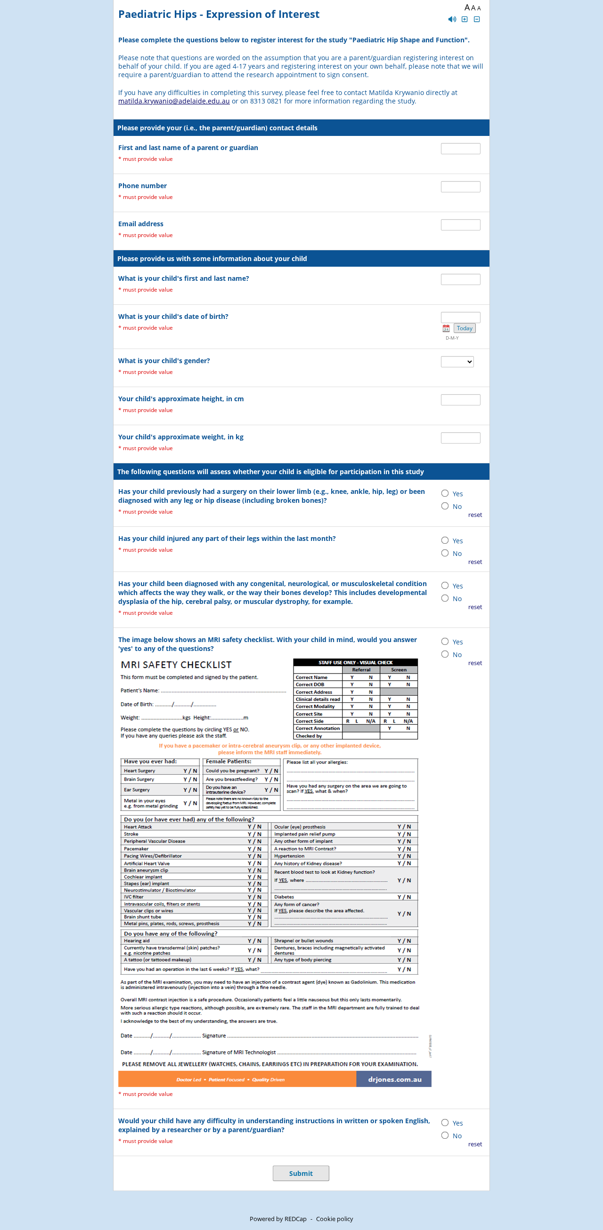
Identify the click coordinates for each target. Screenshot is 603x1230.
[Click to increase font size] (464, 19)
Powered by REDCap (278, 1218)
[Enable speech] (452, 19)
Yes (458, 493)
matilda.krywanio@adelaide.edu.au (174, 100)
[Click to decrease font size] (477, 19)
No (457, 506)
